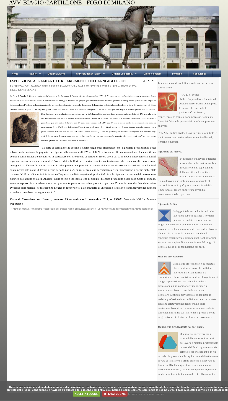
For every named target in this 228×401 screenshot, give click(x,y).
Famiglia (177, 73)
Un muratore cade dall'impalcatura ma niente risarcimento (126, 209)
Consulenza (199, 73)
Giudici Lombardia (122, 73)
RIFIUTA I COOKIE (115, 393)
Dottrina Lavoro (56, 73)
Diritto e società (152, 73)
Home (15, 73)
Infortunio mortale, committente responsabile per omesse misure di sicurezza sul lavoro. (54, 209)
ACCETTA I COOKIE (86, 393)
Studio (33, 73)
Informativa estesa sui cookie (146, 393)
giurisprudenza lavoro (88, 73)
